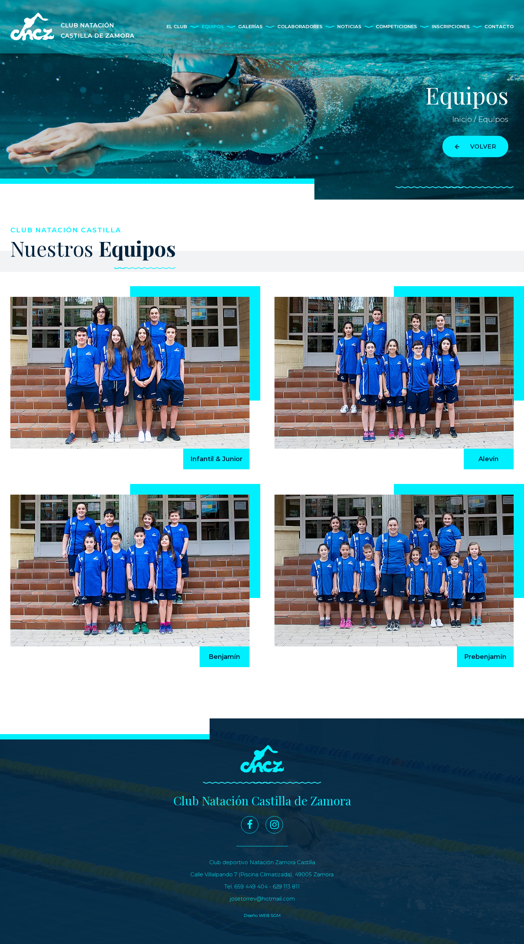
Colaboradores (300, 26)
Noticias (349, 26)
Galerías (250, 26)
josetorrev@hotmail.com (262, 898)
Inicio (462, 119)
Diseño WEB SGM (262, 915)
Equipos (213, 26)
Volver (483, 146)
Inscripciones (451, 26)
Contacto (499, 26)
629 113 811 (286, 886)
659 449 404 (251, 886)
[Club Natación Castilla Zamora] (262, 759)
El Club (176, 26)
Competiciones (396, 26)
